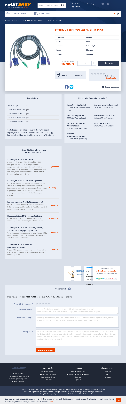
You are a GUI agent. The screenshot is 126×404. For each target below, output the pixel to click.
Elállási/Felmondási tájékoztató (78, 374)
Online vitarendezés (48, 377)
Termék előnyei (26, 309)
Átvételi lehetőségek (78, 371)
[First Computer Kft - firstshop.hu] (19, 5)
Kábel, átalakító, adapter (34, 20)
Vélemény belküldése (45, 350)
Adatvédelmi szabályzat (48, 374)
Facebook (107, 371)
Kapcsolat (95, 4)
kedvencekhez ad (112, 87)
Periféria (18, 20)
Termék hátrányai (25, 318)
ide (51, 401)
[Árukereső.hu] (87, 268)
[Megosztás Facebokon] (67, 87)
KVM (49, 20)
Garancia (85, 4)
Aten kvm (59, 20)
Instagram (107, 377)
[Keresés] (63, 5)
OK (119, 400)
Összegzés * (27, 331)
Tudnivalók (75, 4)
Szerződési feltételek (48, 371)
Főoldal (7, 20)
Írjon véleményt (111, 78)
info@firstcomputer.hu (20, 379)
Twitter (108, 374)
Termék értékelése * (23, 304)
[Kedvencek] (101, 4)
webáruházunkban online (106, 271)
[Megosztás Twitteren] (71, 87)
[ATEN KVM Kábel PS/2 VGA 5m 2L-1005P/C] (29, 52)
